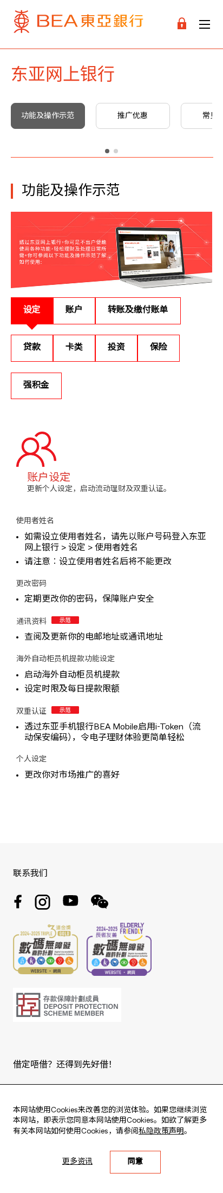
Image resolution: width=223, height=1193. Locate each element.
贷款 (32, 347)
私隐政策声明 (161, 1131)
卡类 (74, 347)
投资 (116, 347)
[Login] (182, 24)
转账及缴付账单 (138, 310)
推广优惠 (132, 116)
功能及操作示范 (47, 116)
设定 (32, 310)
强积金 (36, 385)
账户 (74, 310)
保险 (158, 347)
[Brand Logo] (78, 24)
